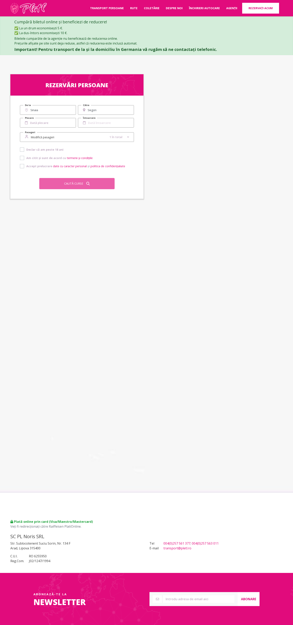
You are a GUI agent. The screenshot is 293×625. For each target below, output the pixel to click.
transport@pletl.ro (177, 548)
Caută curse (73, 183)
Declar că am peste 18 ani (44, 149)
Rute (134, 8)
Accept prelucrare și (75, 166)
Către (86, 105)
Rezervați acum (261, 8)
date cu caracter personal (70, 166)
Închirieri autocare (204, 8)
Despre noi (174, 8)
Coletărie (151, 8)
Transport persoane (107, 8)
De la (28, 105)
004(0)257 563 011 (205, 543)
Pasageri (30, 132)
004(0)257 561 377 (176, 543)
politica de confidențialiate (107, 166)
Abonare (248, 599)
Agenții (231, 8)
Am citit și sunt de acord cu (59, 158)
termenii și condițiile (80, 158)
